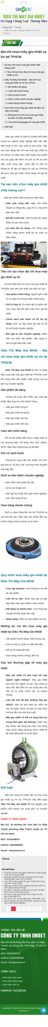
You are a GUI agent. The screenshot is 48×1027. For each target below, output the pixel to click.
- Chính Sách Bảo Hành (11, 978)
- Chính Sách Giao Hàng (11, 981)
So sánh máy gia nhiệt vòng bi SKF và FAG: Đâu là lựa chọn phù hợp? (24, 891)
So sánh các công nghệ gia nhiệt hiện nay (24, 899)
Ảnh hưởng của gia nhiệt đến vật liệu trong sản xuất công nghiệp (25, 902)
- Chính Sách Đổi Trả (10, 985)
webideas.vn (24, 1011)
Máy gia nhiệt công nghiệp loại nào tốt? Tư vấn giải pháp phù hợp (24, 887)
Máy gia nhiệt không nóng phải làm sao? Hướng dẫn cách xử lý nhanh (24, 878)
